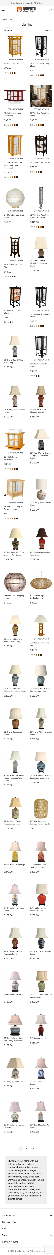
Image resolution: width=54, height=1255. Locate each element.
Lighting (12, 19)
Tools (4, 1235)
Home (4, 19)
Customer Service (10, 1222)
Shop (4, 1229)
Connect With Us (10, 1242)
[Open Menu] (3, 10)
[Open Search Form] (10, 10)
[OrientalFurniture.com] (27, 9)
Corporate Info (8, 1215)
